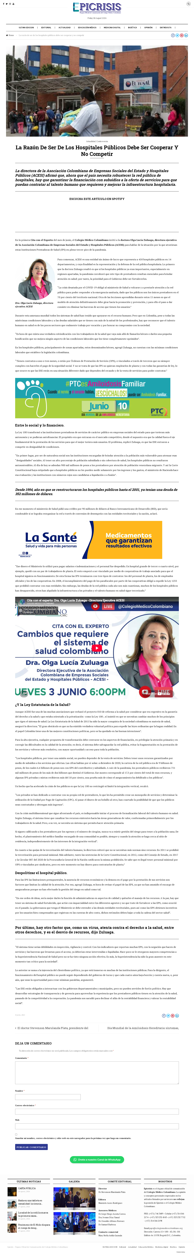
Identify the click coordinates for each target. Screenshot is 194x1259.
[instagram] (10, 3)
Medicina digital (112, 27)
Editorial (46, 27)
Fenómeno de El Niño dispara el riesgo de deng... (34, 1226)
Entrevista (165, 27)
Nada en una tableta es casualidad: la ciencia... (30, 1202)
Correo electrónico (25, 1105)
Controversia (102, 141)
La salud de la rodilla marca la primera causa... (33, 1214)
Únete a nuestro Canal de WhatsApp (99, 1159)
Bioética (132, 27)
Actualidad (65, 27)
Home (11, 35)
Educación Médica (87, 27)
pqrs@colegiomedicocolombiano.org (166, 1228)
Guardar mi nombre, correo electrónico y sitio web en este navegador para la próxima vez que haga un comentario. (73, 1138)
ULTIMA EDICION (26, 27)
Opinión (148, 27)
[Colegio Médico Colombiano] (97, 10)
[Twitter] (7, 3)
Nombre (20, 1090)
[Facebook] (3, 3)
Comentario (21, 1058)
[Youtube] (13, 3)
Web (17, 1120)
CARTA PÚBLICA (27, 1188)
